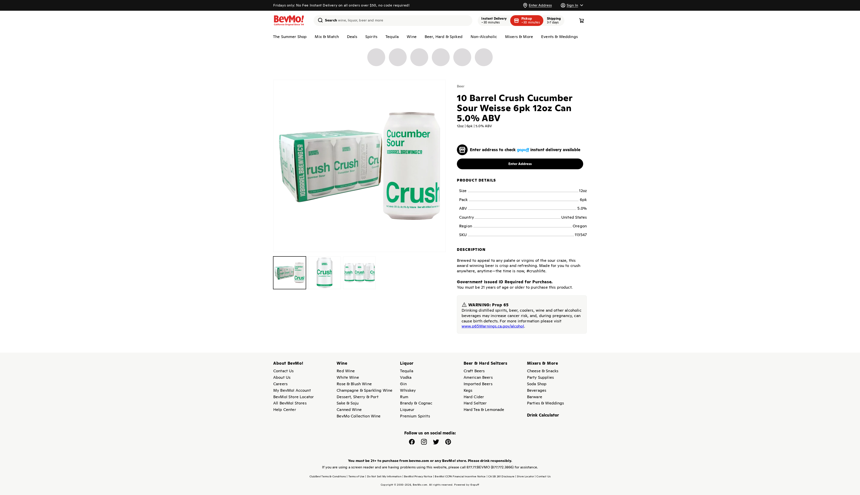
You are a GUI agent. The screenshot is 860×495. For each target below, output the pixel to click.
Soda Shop (536, 383)
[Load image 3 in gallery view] (359, 272)
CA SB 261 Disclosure (500, 476)
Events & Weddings (559, 36)
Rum (404, 396)
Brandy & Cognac (416, 403)
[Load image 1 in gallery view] (289, 272)
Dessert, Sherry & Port (357, 396)
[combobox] (393, 20)
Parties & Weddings (545, 403)
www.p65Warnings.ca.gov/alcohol (493, 326)
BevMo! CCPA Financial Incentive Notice (459, 476)
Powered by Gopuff (466, 484)
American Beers (478, 377)
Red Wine (346, 370)
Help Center (284, 409)
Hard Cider (474, 396)
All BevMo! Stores (290, 403)
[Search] (319, 20)
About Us (281, 377)
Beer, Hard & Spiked (443, 36)
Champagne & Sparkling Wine (364, 390)
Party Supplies (540, 377)
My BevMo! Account (292, 390)
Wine (412, 36)
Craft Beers (474, 370)
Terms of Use (355, 476)
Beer (461, 86)
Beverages (536, 390)
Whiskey (408, 390)
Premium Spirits (415, 416)
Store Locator (524, 476)
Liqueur (407, 409)
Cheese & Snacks (542, 370)
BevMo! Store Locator (293, 396)
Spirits (371, 36)
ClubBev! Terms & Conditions (328, 476)
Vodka (405, 377)
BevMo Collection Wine (359, 416)
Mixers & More (519, 36)
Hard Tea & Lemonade (484, 409)
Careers (280, 383)
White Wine (348, 377)
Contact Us (283, 370)
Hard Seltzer (475, 403)
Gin (403, 383)
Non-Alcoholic (484, 36)
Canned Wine (349, 409)
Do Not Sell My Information (383, 476)
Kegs (468, 390)
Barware (534, 396)
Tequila (392, 36)
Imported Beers (478, 383)
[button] (572, 5)
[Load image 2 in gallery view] (324, 272)
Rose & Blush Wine (354, 383)
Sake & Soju (348, 403)
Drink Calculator (543, 415)
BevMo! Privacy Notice (417, 476)
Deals (352, 36)
